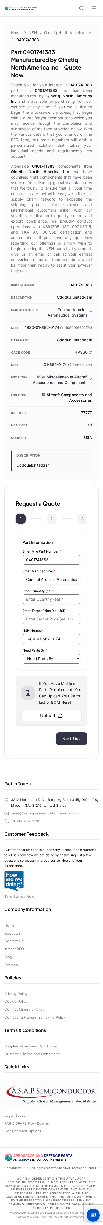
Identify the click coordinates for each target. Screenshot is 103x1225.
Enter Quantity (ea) (38, 591)
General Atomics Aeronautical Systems (68, 312)
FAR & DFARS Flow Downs (26, 1123)
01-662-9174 (55, 364)
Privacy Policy (15, 993)
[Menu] (94, 8)
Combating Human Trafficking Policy (35, 1017)
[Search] (82, 8)
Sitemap (11, 965)
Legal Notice (15, 1115)
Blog (8, 957)
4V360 (81, 352)
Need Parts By (35, 650)
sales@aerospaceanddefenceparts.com (45, 813)
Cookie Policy (15, 1001)
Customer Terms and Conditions (32, 1054)
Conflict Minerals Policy (24, 1009)
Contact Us (13, 941)
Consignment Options (22, 1131)
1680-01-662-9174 (42, 327)
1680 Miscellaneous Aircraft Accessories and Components (60, 380)
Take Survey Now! (19, 896)
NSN (33, 32)
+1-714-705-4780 (25, 821)
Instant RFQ (14, 949)
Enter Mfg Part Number (42, 551)
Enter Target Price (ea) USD (44, 611)
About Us (12, 933)
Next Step (71, 738)
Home (16, 32)
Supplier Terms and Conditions (30, 1046)
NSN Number (33, 630)
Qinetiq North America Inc (67, 32)
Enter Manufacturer (39, 571)
